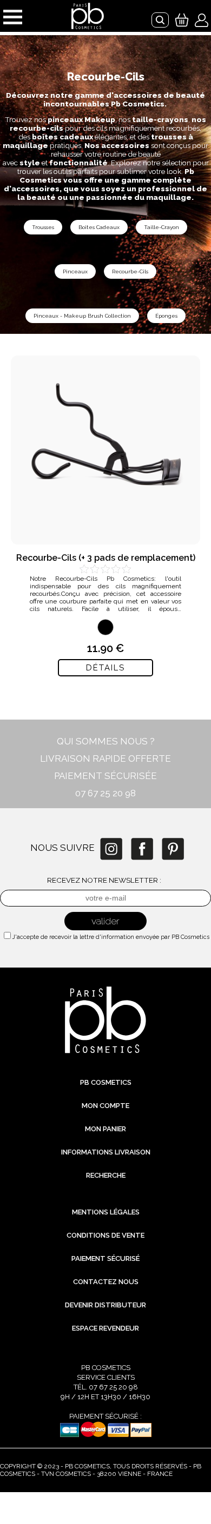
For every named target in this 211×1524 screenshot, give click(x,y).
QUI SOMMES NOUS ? (106, 741)
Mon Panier (105, 1129)
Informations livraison (105, 1152)
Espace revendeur (105, 1328)
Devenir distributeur (105, 1305)
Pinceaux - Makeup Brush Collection (82, 316)
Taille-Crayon (161, 227)
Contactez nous (106, 1282)
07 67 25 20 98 (105, 793)
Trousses (43, 227)
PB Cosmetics (105, 1082)
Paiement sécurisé (105, 1258)
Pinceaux (75, 271)
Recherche (106, 1175)
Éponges (166, 316)
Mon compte (105, 1106)
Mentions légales (106, 1212)
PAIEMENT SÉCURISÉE (105, 775)
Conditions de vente (105, 1235)
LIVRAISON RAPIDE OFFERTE (105, 758)
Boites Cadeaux (99, 227)
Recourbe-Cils (130, 271)
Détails (105, 668)
